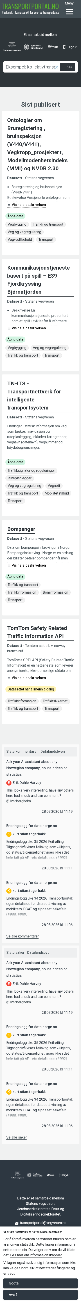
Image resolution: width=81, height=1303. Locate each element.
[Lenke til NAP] (30, 9)
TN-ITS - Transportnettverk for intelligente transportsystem (34, 396)
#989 (22, 914)
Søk (69, 67)
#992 (61, 857)
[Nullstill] (56, 67)
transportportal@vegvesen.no (43, 1223)
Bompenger (21, 529)
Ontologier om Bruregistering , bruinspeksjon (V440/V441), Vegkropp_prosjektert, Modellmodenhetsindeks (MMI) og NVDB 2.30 (37, 144)
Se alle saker (16, 1137)
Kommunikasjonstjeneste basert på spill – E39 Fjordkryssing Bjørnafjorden (38, 280)
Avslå (13, 1294)
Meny (69, 3)
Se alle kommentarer (22, 936)
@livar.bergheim (18, 801)
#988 (11, 914)
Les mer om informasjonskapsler (36, 1255)
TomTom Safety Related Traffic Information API (37, 632)
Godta (14, 1283)
